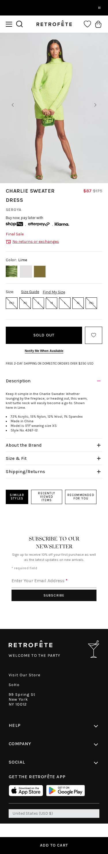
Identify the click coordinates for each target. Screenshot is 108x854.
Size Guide (30, 291)
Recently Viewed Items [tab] (46, 496)
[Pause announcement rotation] (99, 8)
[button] (9, 24)
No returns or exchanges (35, 241)
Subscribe (54, 595)
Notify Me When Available (44, 351)
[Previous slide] (12, 105)
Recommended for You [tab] (80, 496)
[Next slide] (95, 105)
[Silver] (26, 272)
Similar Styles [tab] (17, 496)
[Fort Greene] (40, 272)
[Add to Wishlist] (93, 335)
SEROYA (14, 209)
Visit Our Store (25, 675)
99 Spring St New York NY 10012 (22, 699)
